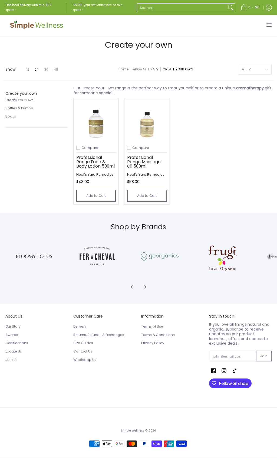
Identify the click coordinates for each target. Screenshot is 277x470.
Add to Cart (96, 195)
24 (37, 69)
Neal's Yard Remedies (95, 174)
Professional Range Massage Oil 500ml (144, 162)
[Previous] (132, 287)
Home (123, 69)
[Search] (230, 8)
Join (264, 356)
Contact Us (82, 351)
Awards (11, 334)
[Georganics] (159, 256)
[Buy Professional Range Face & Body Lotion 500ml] (96, 121)
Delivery (79, 326)
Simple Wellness (133, 431)
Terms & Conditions (158, 334)
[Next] (145, 287)
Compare (89, 148)
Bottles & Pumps (19, 108)
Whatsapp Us (84, 359)
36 (46, 69)
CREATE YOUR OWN (178, 69)
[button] (21, 93)
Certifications (16, 343)
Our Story (13, 326)
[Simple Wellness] (36, 25)
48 (56, 69)
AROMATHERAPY (146, 69)
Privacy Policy (152, 343)
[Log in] (268, 7)
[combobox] (181, 8)
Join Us (11, 359)
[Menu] (269, 25)
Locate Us (13, 351)
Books (10, 116)
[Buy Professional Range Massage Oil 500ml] (147, 121)
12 (27, 69)
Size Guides (83, 343)
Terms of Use (152, 326)
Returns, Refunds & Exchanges (98, 334)
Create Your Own (19, 100)
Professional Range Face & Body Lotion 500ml (95, 162)
